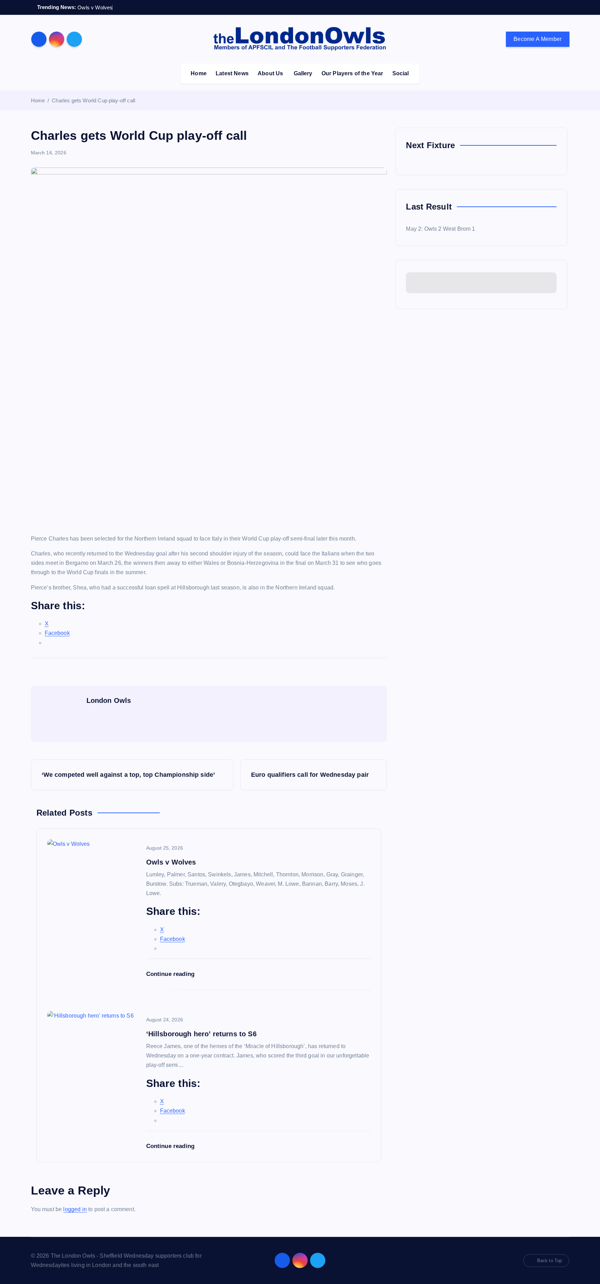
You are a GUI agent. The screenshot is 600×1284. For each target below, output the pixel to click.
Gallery (303, 73)
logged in (74, 1209)
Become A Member (538, 39)
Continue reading (171, 974)
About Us (270, 73)
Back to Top (549, 1260)
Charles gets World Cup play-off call (93, 100)
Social (400, 73)
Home (199, 73)
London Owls (108, 700)
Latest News (232, 73)
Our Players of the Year (352, 73)
